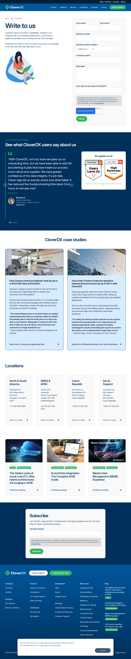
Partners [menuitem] (8, 599)
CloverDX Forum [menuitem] (86, 613)
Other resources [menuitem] (86, 635)
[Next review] (71, 185)
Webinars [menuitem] (83, 601)
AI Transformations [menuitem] (37, 596)
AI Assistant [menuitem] (34, 592)
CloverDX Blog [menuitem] (86, 618)
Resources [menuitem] (84, 584)
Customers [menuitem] (34, 608)
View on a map (16, 420)
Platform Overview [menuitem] (37, 588)
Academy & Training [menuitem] (88, 605)
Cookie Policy (44, 645)
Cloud (13, 467)
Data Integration (57, 467)
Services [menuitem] (58, 603)
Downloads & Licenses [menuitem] (89, 596)
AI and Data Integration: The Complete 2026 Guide (115, 604)
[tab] (5, 222)
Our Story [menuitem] (9, 588)
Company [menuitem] (9, 584)
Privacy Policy (56, 645)
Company (94, 7)
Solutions (63, 7)
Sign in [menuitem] (123, 2)
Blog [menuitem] (101, 2)
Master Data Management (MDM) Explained (115, 615)
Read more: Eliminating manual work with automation (95, 344)
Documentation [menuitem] (86, 592)
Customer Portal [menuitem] (86, 588)
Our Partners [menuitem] (10, 603)
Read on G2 (20, 204)
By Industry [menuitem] (34, 616)
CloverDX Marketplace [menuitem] (89, 630)
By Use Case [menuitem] (35, 612)
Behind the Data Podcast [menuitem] (89, 622)
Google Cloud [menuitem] (60, 596)
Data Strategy (112, 467)
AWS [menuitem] (57, 588)
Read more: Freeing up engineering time (27, 344)
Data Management (24, 467)
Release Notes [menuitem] (85, 609)
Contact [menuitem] (116, 2)
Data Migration (71, 467)
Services (73, 7)
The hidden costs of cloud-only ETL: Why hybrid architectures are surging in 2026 (115, 591)
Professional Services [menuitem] (63, 612)
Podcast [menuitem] (108, 2)
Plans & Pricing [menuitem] (36, 601)
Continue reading (17, 490)
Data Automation (111, 629)
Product (53, 7)
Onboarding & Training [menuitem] (64, 608)
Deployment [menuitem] (60, 584)
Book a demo (117, 7)
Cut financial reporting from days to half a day (114, 625)
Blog (106, 584)
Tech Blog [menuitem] (84, 626)
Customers (84, 7)
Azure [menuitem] (57, 592)
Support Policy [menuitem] (120, 652)
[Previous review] (5, 185)
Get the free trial (60, 573)
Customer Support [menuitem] (62, 616)
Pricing (103, 7)
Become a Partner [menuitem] (12, 608)
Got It (103, 650)
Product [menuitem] (33, 584)
